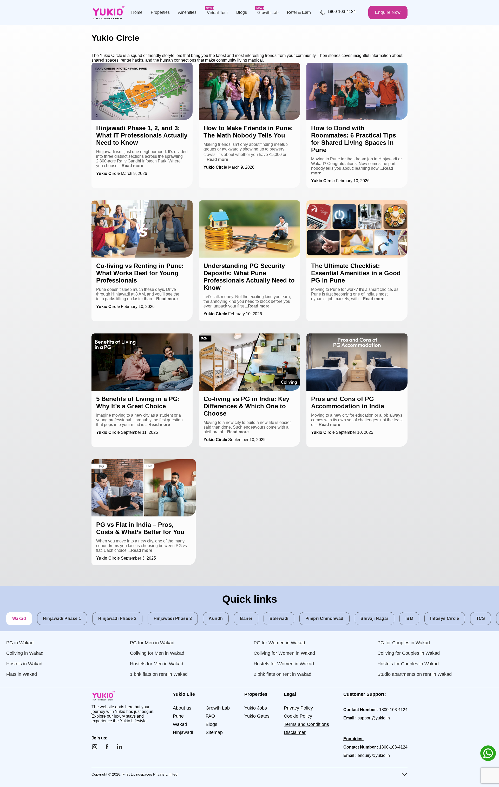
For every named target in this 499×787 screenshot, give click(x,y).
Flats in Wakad (21, 674)
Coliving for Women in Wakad (284, 653)
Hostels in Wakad (24, 663)
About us (182, 708)
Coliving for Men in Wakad (157, 653)
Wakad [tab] (19, 618)
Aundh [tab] (216, 618)
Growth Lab (268, 13)
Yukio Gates (257, 716)
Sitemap (214, 732)
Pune (178, 716)
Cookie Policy (298, 716)
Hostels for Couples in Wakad (408, 663)
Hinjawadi (183, 732)
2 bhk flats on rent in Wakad (282, 674)
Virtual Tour (217, 13)
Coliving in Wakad (24, 653)
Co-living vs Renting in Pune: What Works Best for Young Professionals (137, 204)
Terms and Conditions (306, 724)
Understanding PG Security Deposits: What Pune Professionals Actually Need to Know (244, 204)
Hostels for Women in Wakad (284, 663)
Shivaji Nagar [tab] (374, 618)
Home (136, 12)
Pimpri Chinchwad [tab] (324, 618)
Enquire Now (388, 12)
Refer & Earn (299, 12)
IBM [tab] (409, 618)
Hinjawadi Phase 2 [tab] (117, 618)
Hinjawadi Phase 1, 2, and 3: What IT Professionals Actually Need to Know (138, 67)
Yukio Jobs (255, 708)
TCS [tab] (480, 618)
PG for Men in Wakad (152, 642)
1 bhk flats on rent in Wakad (159, 674)
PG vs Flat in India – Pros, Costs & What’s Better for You (143, 461)
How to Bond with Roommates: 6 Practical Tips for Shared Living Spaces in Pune (352, 67)
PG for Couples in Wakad (403, 642)
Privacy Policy (298, 708)
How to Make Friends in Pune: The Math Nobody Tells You (248, 67)
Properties (160, 12)
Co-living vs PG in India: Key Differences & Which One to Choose (249, 338)
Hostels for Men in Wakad (156, 663)
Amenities (187, 12)
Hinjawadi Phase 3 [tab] (173, 618)
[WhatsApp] (488, 753)
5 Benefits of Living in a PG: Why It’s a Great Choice (139, 335)
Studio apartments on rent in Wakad (414, 674)
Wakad (180, 724)
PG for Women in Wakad (279, 642)
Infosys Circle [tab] (444, 618)
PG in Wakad (20, 642)
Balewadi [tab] (279, 618)
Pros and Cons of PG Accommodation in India (348, 335)
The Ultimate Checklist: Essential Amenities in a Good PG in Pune (356, 204)
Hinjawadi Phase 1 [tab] (62, 618)
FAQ (210, 716)
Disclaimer (295, 732)
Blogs (241, 12)
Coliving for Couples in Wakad (408, 653)
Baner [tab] (246, 618)
